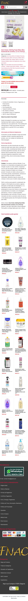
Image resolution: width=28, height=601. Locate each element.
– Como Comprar (4, 514)
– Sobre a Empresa (4, 489)
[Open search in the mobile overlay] (14, 7)
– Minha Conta (3, 517)
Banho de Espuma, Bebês (15, 57)
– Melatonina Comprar (5, 573)
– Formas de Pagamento (6, 492)
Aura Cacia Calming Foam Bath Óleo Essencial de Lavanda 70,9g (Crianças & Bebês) (13, 68)
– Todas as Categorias (5, 565)
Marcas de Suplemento (14, 61)
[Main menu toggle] (2, 7)
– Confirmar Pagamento (6, 496)
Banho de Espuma (5, 57)
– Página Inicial (3, 485)
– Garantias (3, 510)
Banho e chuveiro (19, 59)
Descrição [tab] (3, 98)
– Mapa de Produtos (5, 562)
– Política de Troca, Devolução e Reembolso (11, 503)
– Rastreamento (4, 524)
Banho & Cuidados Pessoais (18, 56)
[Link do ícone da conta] (26, 7)
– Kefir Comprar (4, 576)
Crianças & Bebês (5, 61)
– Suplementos (3, 580)
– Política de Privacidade (6, 506)
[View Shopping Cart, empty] (25, 2)
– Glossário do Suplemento (6, 569)
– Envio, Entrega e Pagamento (7, 499)
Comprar (14, 87)
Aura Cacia (9, 56)
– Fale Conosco (4, 521)
